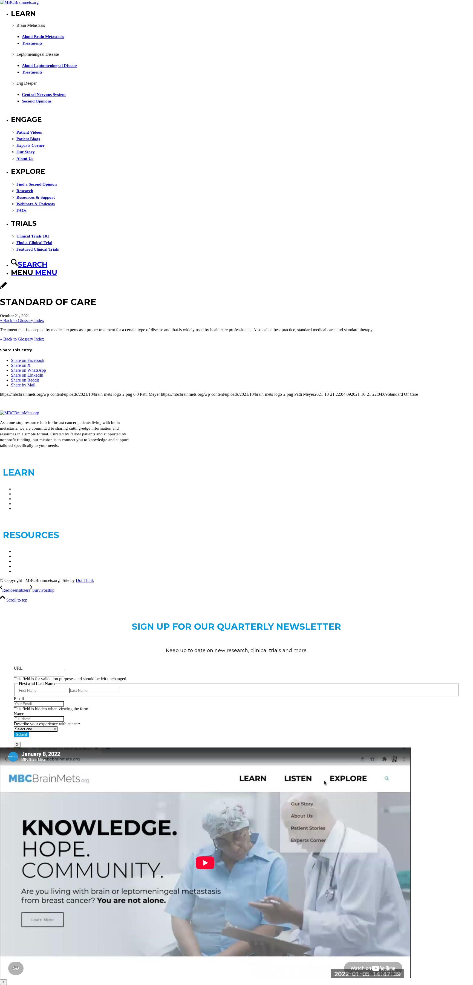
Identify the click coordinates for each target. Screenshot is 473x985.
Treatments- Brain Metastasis (39, 498)
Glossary (21, 561)
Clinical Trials (26, 551)
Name (19, 713)
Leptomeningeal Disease (35, 493)
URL (18, 668)
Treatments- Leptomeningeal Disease (45, 503)
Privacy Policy (26, 566)
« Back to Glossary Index (22, 320)
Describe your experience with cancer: (47, 724)
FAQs (19, 556)
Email (19, 698)
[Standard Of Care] (3, 288)
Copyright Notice (29, 571)
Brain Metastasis (28, 488)
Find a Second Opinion (34, 508)
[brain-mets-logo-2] (19, 2)
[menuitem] (242, 62)
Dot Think (85, 580)
